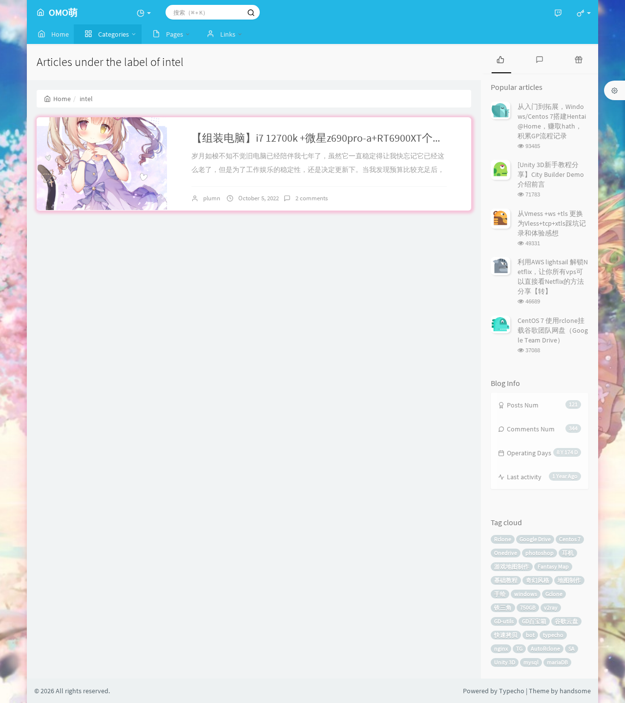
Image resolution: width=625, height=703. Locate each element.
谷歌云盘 (566, 621)
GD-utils (504, 621)
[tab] (500, 58)
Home (62, 98)
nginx (501, 648)
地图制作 (569, 580)
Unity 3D (504, 662)
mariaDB (557, 662)
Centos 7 (570, 539)
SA (571, 648)
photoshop (539, 552)
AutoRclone (545, 648)
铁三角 (503, 607)
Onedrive (505, 552)
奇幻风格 (537, 580)
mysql (531, 662)
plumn (211, 198)
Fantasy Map (553, 566)
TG (519, 648)
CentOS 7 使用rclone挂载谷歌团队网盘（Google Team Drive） (553, 330)
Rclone (502, 539)
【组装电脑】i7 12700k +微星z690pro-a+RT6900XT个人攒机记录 (338, 138)
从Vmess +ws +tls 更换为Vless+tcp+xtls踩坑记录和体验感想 (552, 223)
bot (530, 635)
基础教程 (506, 580)
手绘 (500, 593)
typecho (553, 635)
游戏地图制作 (511, 566)
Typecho (511, 690)
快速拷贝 (506, 635)
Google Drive (535, 539)
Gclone (553, 593)
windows (525, 593)
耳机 (568, 552)
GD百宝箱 (534, 621)
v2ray (551, 607)
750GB (528, 607)
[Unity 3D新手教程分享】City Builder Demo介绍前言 (551, 174)
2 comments (311, 198)
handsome (575, 690)
